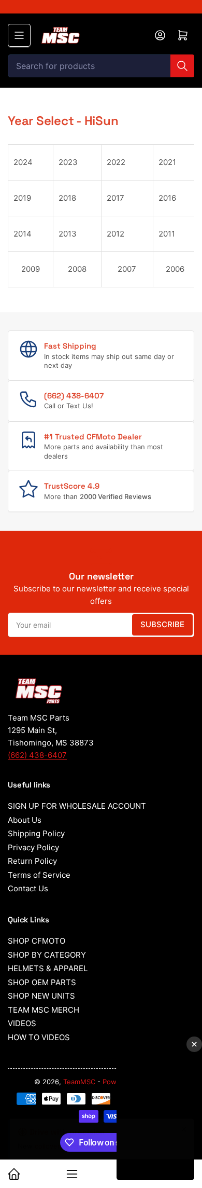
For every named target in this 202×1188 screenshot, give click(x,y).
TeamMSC (79, 1082)
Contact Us (28, 888)
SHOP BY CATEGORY (47, 955)
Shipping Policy (36, 833)
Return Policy (32, 861)
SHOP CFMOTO (36, 941)
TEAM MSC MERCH (43, 1010)
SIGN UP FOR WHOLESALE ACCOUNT (77, 806)
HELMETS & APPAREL (48, 968)
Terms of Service (39, 875)
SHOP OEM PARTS (42, 982)
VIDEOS (22, 1023)
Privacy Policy (33, 847)
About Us (24, 820)
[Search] (182, 66)
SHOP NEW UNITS (41, 996)
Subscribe (162, 624)
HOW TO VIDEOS (39, 1037)
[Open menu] (19, 35)
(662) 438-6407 (37, 755)
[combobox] (101, 65)
